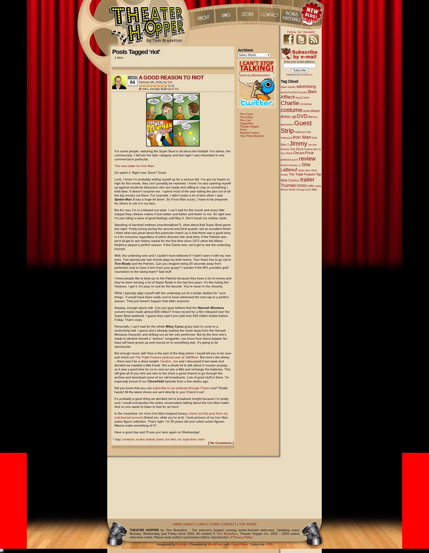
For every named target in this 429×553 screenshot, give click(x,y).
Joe (175, 361)
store (314, 170)
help (308, 132)
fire (310, 117)
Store (248, 13)
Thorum (292, 13)
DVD (302, 116)
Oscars (299, 153)
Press (243, 129)
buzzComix (302, 97)
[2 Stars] (144, 85)
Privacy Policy (242, 537)
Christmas (306, 104)
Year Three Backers (252, 136)
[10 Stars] (173, 85)
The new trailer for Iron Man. (134, 166)
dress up (288, 116)
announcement (290, 92)
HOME (177, 524)
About (203, 13)
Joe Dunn (297, 149)
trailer (201, 439)
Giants (160, 439)
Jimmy (298, 143)
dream (315, 111)
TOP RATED (247, 524)
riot (179, 439)
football (150, 439)
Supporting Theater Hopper (249, 125)
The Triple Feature (302, 174)
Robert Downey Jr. (291, 165)
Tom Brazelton (227, 533)
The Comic (246, 114)
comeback (128, 439)
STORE (214, 524)
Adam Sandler (288, 87)
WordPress (215, 544)
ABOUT (189, 524)
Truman (288, 185)
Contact (270, 13)
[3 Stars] (147, 85)
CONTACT (229, 524)
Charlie (290, 103)
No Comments (221, 443)
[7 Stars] (162, 85)
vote (310, 186)
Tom (169, 82)
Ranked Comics (249, 132)
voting (317, 186)
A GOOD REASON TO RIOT (171, 77)
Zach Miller (311, 189)
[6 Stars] (158, 85)
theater (284, 174)
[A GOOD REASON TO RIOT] (173, 145)
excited (140, 439)
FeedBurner (306, 74)
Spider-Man (304, 170)
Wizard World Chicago (293, 189)
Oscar (289, 153)
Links (225, 13)
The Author (246, 117)
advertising (306, 86)
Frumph (181, 544)
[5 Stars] (155, 85)
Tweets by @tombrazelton (254, 75)
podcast (286, 159)
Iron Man (170, 439)
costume (291, 110)
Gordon (165, 361)
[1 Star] (140, 85)
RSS (269, 544)
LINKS (201, 524)
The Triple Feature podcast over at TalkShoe (166, 357)
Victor (302, 185)
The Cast (245, 120)
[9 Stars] (169, 85)
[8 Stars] (165, 85)
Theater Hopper (149, 23)
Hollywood (286, 137)
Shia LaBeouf (295, 167)
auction (303, 92)
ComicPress (239, 544)
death (306, 111)
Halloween (300, 132)
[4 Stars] (151, 85)
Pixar (309, 153)
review (307, 158)
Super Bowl (190, 439)
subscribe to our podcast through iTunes (181, 388)
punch (295, 159)
